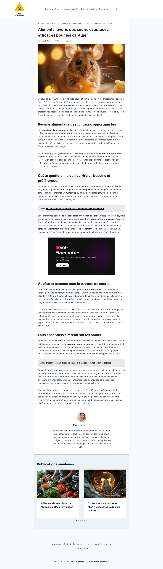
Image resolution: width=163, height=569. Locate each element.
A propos (56, 544)
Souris (68, 41)
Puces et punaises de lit (66, 9)
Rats (83, 9)
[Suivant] (122, 494)
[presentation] (58, 484)
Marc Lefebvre (81, 425)
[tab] (76, 520)
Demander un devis (108, 9)
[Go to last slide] (41, 494)
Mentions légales (103, 544)
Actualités (92, 9)
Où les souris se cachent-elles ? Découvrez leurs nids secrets (104, 507)
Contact (67, 544)
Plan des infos (81, 548)
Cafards (49, 9)
